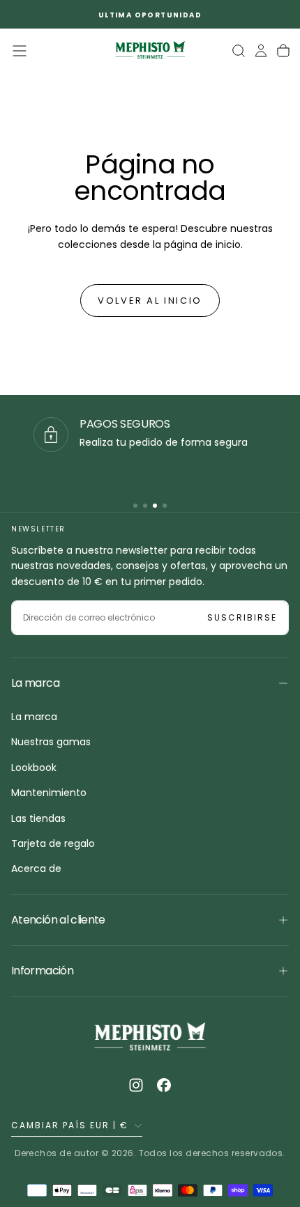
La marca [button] (35, 683)
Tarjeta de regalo (53, 843)
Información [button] (42, 971)
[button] (19, 50)
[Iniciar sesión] (261, 51)
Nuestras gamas (51, 742)
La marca (34, 717)
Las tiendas (38, 818)
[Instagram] (136, 1085)
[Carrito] (283, 51)
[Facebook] (164, 1085)
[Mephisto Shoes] (150, 1038)
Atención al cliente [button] (58, 920)
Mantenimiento (49, 793)
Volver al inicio (150, 300)
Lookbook (34, 767)
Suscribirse (242, 617)
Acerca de (36, 868)
